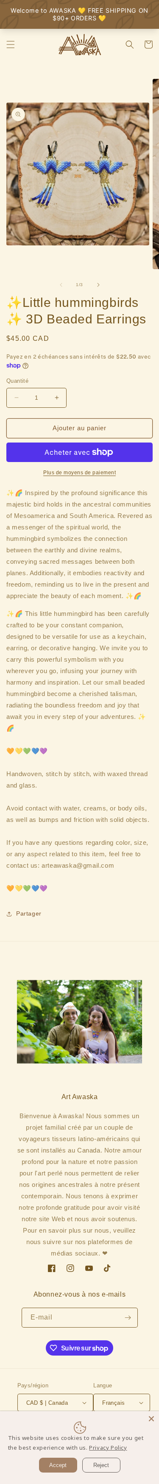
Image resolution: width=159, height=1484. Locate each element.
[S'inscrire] (128, 1318)
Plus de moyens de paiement (79, 473)
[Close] (151, 1418)
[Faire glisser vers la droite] (98, 285)
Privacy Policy (108, 1447)
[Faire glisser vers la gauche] (61, 285)
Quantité (17, 381)
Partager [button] (29, 913)
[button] (10, 44)
